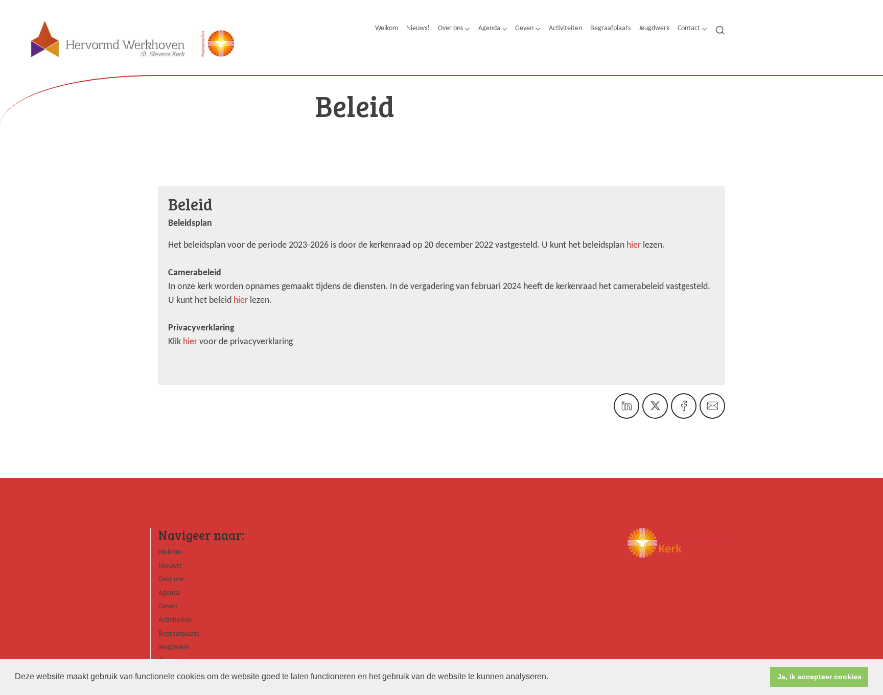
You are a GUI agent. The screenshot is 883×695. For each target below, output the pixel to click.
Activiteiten (565, 28)
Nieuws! (418, 28)
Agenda (489, 28)
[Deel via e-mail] (712, 406)
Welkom (386, 28)
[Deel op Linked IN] (626, 406)
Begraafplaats (610, 28)
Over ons (450, 28)
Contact (689, 28)
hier (633, 245)
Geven (524, 28)
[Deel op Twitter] (655, 406)
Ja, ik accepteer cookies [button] (819, 677)
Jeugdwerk (654, 28)
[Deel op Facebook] (683, 406)
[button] (551, 677)
